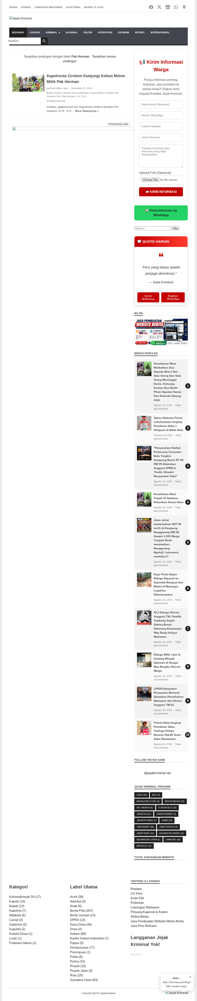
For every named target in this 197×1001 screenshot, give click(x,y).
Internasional (160, 32)
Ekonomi (123, 32)
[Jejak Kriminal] (20, 20)
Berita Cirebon (54, 93)
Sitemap (26, 7)
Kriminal (51, 32)
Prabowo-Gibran (22, 943)
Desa (76, 929)
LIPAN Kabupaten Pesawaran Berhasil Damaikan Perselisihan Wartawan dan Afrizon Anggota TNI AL (169, 696)
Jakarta (144, 814)
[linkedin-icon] (168, 7)
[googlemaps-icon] (184, 7)
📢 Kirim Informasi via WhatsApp (161, 213)
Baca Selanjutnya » (87, 110)
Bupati (16, 906)
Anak (76, 906)
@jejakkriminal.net (157, 773)
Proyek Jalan (81, 970)
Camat (16, 920)
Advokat (78, 901)
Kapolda (17, 929)
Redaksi (136, 889)
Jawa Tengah (168, 827)
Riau (76, 975)
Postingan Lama (118, 124)
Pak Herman (68, 96)
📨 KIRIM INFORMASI (161, 191)
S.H (78, 96)
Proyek (78, 966)
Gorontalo (167, 807)
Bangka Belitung (148, 801)
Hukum (78, 933)
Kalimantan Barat (171, 833)
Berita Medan (174, 801)
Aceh (142, 795)
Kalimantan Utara (148, 839)
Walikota (17, 915)
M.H (59, 96)
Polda (76, 956)
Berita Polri (81, 910)
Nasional (72, 32)
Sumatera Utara (84, 980)
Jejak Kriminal (108, 993)
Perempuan (80, 952)
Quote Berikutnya (148, 297)
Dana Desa (81, 924)
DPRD (77, 920)
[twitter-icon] (159, 7)
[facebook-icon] (151, 7)
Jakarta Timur (146, 820)
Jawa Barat (145, 827)
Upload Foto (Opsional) (155, 172)
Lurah (15, 938)
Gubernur (18, 924)
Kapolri (17, 901)
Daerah (35, 32)
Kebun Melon (97, 93)
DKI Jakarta (145, 807)
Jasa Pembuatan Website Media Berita (157, 921)
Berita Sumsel (82, 915)
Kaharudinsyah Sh (25, 896)
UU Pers (136, 893)
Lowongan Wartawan (48, 7)
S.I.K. (84, 96)
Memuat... (137, 954)
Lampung (173, 839)
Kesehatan (105, 32)
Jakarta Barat (166, 814)
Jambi (167, 820)
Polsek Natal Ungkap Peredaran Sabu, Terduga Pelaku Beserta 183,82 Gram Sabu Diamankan (167, 730)
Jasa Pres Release (144, 925)
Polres (77, 961)
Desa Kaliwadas (80, 93)
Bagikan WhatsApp (173, 297)
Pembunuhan (82, 947)
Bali (156, 795)
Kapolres (17, 910)
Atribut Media (140, 916)
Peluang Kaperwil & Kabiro (149, 912)
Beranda (18, 32)
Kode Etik (137, 898)
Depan (13, 7)
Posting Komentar (56, 101)
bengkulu (144, 846)
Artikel (140, 32)
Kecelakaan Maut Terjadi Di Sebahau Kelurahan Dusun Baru (169, 498)
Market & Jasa (94, 7)
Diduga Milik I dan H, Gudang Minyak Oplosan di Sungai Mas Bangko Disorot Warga (167, 662)
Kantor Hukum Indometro (89, 938)
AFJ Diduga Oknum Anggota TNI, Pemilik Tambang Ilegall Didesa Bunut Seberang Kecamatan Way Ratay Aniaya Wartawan (168, 624)
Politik (87, 32)
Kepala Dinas (20, 933)
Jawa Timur (145, 833)
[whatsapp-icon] (176, 7)
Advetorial (73, 7)
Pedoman (137, 902)
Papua (76, 943)
